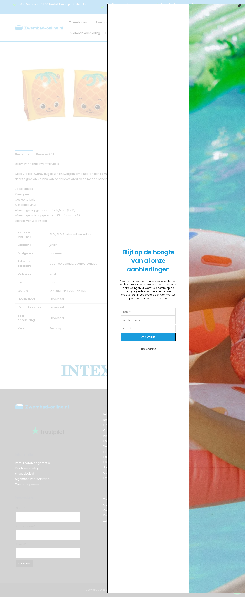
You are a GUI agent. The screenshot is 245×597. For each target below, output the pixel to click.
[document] (122, 298)
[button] (240, 5)
